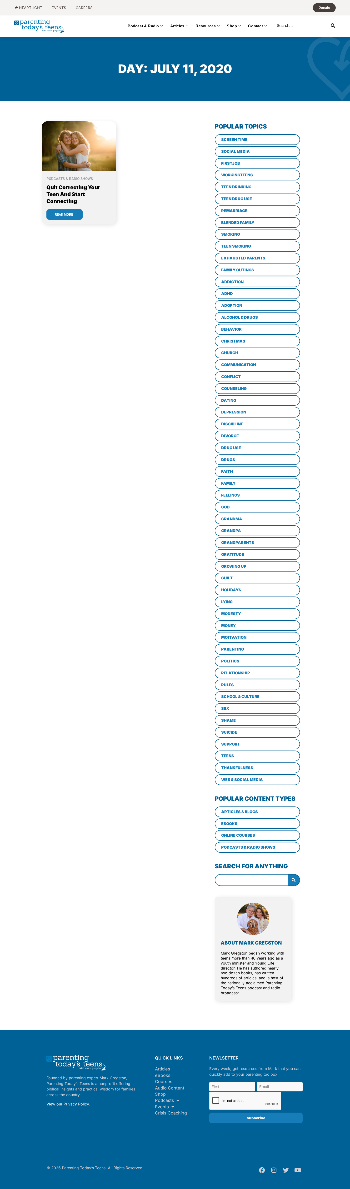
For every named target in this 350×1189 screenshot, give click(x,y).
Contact (255, 26)
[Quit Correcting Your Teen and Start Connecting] (79, 145)
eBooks (162, 1075)
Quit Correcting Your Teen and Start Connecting (73, 194)
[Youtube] (298, 1170)
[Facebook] (262, 1170)
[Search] (333, 25)
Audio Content (169, 1087)
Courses (163, 1081)
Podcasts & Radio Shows (69, 179)
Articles (177, 26)
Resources (205, 26)
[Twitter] (286, 1170)
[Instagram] (274, 1170)
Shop (232, 26)
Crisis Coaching (171, 1112)
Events (162, 1106)
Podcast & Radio (143, 26)
